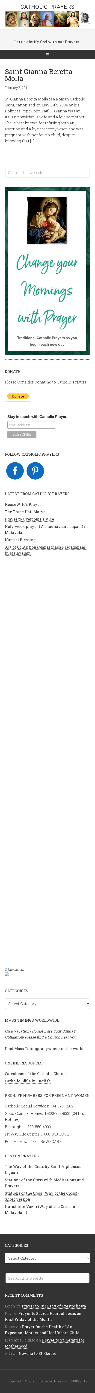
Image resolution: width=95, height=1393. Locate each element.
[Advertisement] (47, 760)
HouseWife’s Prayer (23, 504)
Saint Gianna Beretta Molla (38, 75)
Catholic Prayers (47, 7)
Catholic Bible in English (28, 1080)
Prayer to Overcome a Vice (29, 519)
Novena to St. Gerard (37, 1353)
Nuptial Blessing (20, 539)
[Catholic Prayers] (7, 974)
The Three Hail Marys (25, 511)
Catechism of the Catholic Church (36, 1073)
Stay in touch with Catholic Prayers (37, 417)
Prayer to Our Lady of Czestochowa (54, 1306)
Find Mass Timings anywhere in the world (44, 1048)
